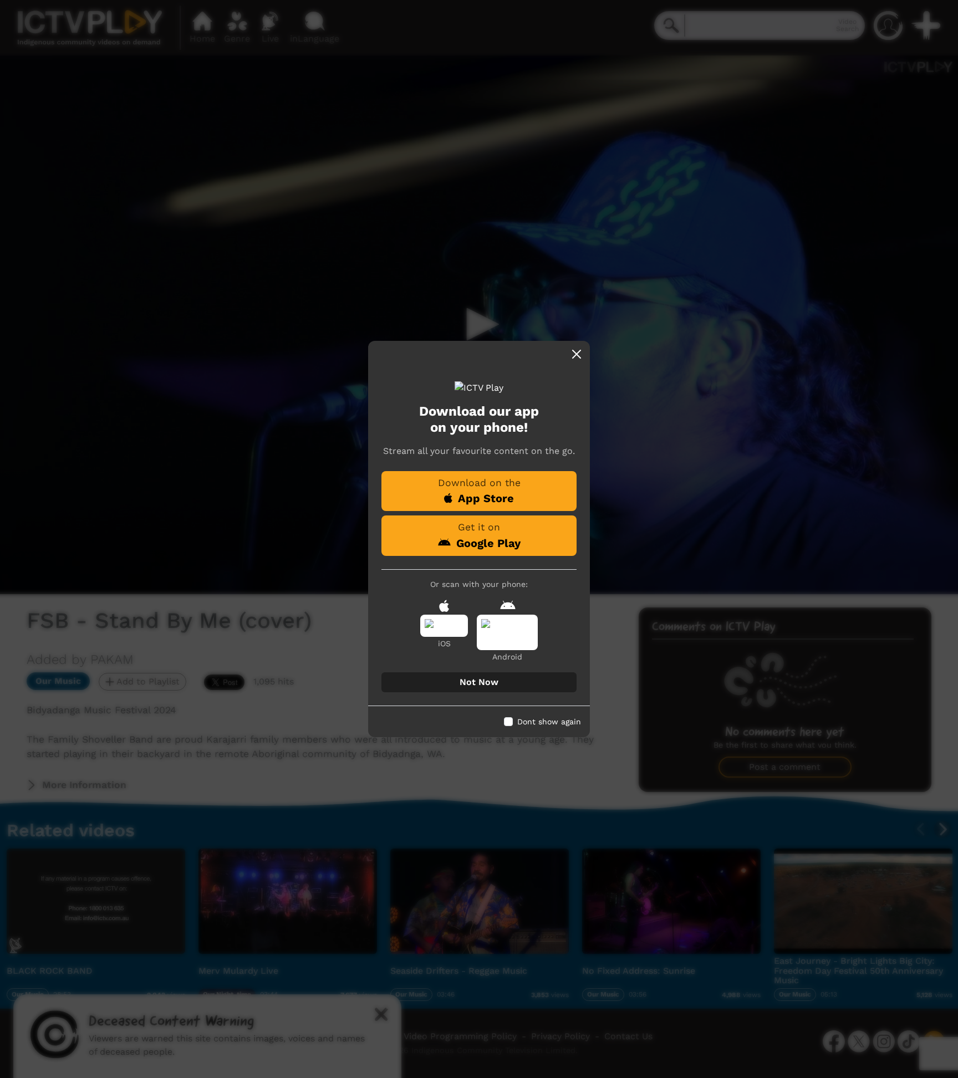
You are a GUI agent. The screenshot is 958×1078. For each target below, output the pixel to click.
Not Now (479, 682)
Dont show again (549, 721)
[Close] (576, 354)
